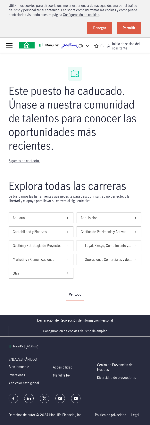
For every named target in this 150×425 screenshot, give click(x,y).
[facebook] (13, 398)
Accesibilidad (62, 367)
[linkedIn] (29, 398)
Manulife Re (61, 375)
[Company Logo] (27, 45)
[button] (75, 294)
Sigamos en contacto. (24, 160)
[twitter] (44, 398)
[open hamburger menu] (9, 45)
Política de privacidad (110, 415)
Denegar (99, 27)
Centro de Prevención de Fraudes (115, 367)
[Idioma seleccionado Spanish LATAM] (84, 46)
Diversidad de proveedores (116, 377)
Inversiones (17, 375)
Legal (135, 415)
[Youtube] (75, 398)
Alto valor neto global (24, 383)
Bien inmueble (19, 366)
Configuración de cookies (81, 14)
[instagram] (60, 398)
